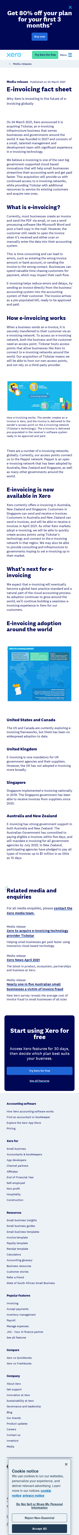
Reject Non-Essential (39, 1518)
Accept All (39, 1528)
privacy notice (33, 1495)
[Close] (66, 1464)
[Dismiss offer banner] (70, 7)
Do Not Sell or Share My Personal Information (39, 1505)
